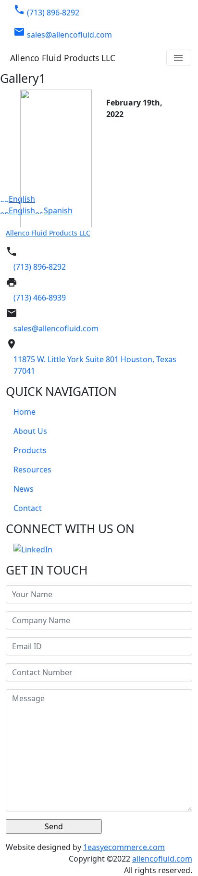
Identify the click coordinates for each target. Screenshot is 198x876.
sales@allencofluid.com (62, 33)
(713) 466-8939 (39, 297)
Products (30, 450)
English (22, 199)
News (23, 489)
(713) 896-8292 (46, 11)
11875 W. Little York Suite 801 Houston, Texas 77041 (94, 365)
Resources (32, 469)
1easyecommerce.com (124, 847)
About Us (30, 431)
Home (24, 411)
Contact (27, 508)
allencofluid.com (162, 858)
